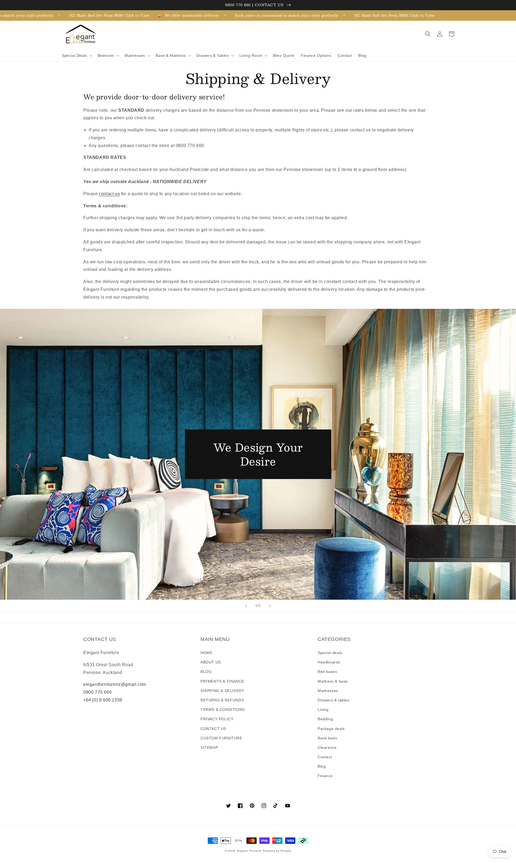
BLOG (206, 671)
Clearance (327, 747)
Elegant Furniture (249, 850)
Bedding (325, 719)
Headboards (329, 662)
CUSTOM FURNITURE (221, 738)
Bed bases (327, 671)
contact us (109, 193)
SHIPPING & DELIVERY (222, 691)
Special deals (330, 653)
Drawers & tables (333, 700)
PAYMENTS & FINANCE (222, 681)
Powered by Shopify (277, 850)
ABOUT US (210, 662)
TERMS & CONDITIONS (222, 709)
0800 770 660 (97, 692)
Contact (325, 757)
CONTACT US (213, 728)
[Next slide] (270, 606)
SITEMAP (209, 747)
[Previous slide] (246, 606)
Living (323, 709)
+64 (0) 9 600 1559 (102, 700)
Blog (322, 766)
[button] (76, 55)
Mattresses (328, 691)
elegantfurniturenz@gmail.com (114, 684)
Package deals (331, 728)
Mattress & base (333, 681)
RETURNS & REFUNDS (222, 700)
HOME (206, 653)
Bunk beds (327, 738)
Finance (325, 776)
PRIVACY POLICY (216, 719)
